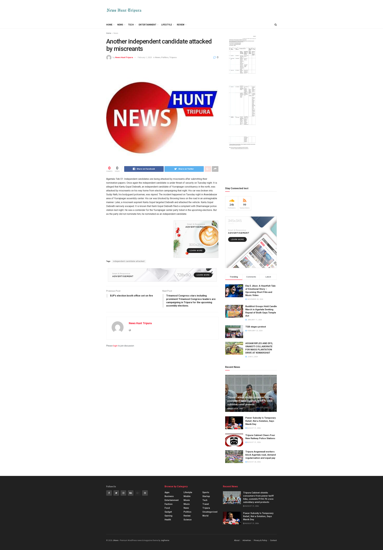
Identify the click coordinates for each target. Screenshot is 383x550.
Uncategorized (209, 512)
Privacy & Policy (260, 540)
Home (109, 24)
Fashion (168, 504)
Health (168, 519)
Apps (167, 492)
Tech (131, 24)
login (115, 346)
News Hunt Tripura (124, 57)
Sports (205, 492)
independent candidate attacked (129, 261)
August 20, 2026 (254, 462)
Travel (205, 504)
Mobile (187, 496)
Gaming (168, 516)
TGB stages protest (255, 326)
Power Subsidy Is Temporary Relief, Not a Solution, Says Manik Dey (260, 421)
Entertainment (147, 24)
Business (169, 496)
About (237, 540)
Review (180, 24)
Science (188, 519)
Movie (187, 500)
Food (167, 508)
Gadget (168, 512)
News (120, 24)
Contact (273, 540)
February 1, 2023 (145, 57)
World (205, 516)
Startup (206, 496)
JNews (115, 540)
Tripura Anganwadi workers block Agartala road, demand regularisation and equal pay (260, 454)
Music (187, 504)
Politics (164, 57)
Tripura (173, 57)
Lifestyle (166, 24)
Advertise (247, 540)
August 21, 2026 (236, 409)
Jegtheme (165, 540)
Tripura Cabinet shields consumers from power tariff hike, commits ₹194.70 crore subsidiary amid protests (250, 401)
